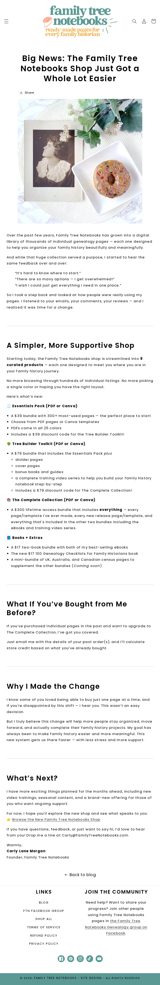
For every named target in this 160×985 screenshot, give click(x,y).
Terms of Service (44, 927)
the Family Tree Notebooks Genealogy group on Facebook (116, 927)
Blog (44, 902)
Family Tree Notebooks (55, 978)
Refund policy (44, 935)
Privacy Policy (44, 944)
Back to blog (83, 875)
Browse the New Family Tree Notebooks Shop (56, 819)
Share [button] (29, 93)
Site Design (91, 978)
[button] (6, 21)
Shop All (43, 919)
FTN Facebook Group (43, 911)
